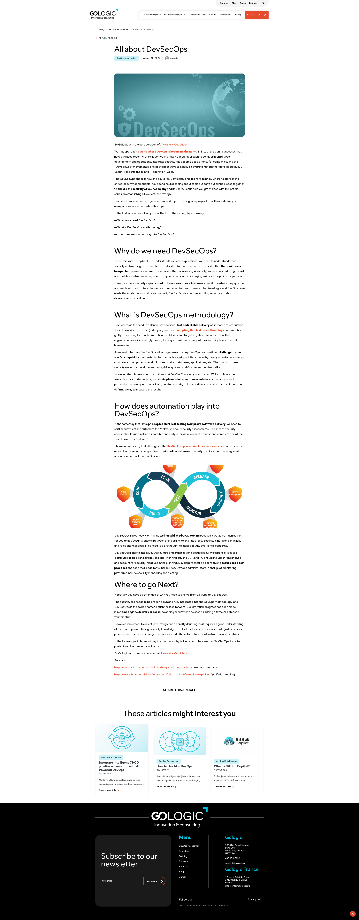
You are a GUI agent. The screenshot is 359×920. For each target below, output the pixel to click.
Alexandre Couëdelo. (173, 144)
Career (182, 877)
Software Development (175, 15)
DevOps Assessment (189, 846)
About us (183, 867)
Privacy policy (256, 899)
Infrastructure (209, 15)
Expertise (184, 851)
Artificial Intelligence (151, 15)
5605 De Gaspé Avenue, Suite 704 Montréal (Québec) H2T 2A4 (237, 849)
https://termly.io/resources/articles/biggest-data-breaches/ (153, 667)
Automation (194, 15)
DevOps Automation (118, 29)
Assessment (225, 15)
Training (237, 15)
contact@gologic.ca (235, 863)
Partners (183, 861)
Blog (101, 29)
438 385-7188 (232, 858)
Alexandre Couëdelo (173, 653)
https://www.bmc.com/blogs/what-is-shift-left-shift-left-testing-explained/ (163, 674)
